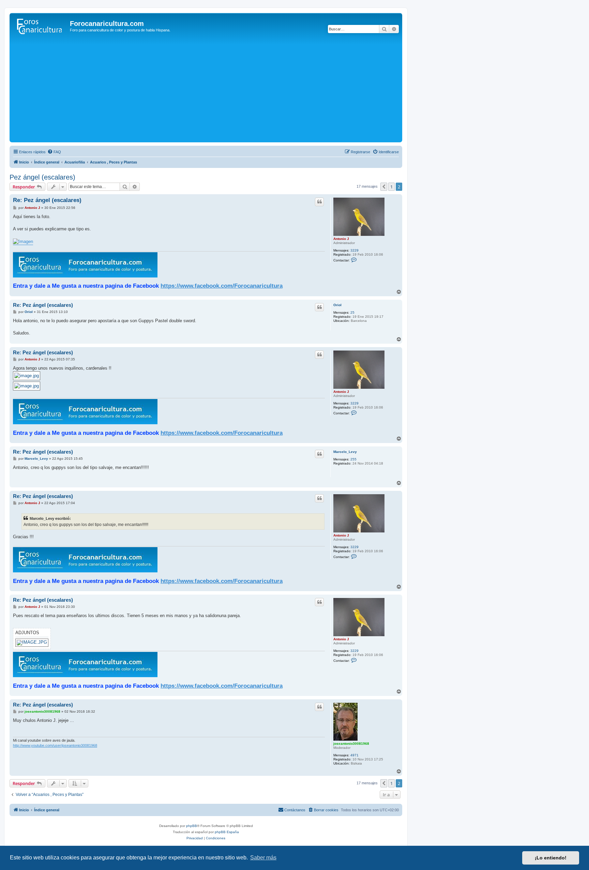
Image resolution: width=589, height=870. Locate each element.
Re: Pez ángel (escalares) (47, 200)
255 (353, 459)
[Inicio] (40, 26)
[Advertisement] (206, 89)
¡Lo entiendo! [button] (551, 857)
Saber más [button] (263, 857)
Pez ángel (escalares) (42, 177)
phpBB (191, 826)
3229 (354, 250)
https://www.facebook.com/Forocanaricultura (222, 286)
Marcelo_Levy (345, 452)
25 (352, 312)
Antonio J (341, 239)
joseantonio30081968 (351, 743)
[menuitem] (54, 152)
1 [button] (391, 187)
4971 (354, 755)
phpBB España (227, 832)
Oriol (337, 305)
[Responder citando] (319, 202)
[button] (383, 187)
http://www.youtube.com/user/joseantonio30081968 (55, 745)
